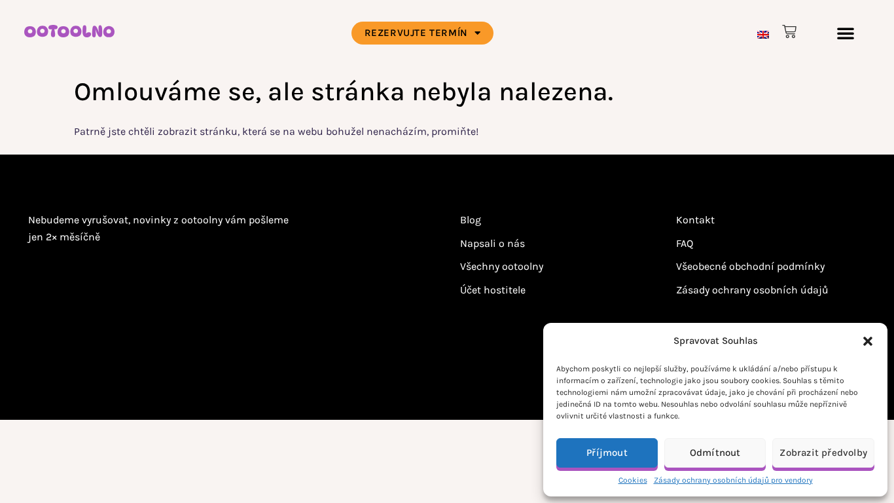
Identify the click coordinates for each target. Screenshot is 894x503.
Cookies (632, 480)
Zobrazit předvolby (823, 452)
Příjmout (607, 452)
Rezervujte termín (416, 33)
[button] (867, 341)
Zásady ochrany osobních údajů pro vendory (733, 480)
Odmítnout (715, 452)
